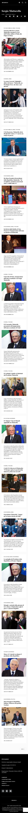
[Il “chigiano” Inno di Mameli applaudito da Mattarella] (14, 434)
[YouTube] (10, 791)
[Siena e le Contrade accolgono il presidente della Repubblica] (14, 667)
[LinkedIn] (13, 16)
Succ (22, 749)
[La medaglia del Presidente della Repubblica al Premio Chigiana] (14, 572)
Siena (14, 28)
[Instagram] (6, 791)
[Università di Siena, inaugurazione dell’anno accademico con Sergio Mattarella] (14, 291)
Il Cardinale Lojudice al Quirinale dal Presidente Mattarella (13, 374)
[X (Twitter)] (10, 16)
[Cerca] (22, 2)
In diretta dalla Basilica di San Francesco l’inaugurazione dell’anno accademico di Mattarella (14, 230)
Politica (13, 699)
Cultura (7, 418)
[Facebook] (6, 16)
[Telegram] (21, 16)
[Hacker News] (17, 16)
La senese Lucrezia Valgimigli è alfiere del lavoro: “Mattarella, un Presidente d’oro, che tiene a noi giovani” (13, 83)
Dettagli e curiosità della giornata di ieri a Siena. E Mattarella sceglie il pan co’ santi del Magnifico (14, 606)
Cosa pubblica (8, 28)
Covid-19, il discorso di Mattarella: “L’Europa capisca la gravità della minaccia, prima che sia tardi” (13, 470)
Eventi (11, 556)
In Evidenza (7, 175)
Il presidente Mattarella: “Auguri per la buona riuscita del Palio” (13, 515)
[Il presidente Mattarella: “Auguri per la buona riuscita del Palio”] (14, 527)
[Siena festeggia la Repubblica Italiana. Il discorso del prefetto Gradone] (14, 716)
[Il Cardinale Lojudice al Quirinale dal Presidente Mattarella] (14, 386)
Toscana (18, 28)
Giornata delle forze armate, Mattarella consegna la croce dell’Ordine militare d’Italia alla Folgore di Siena (13, 33)
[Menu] (25, 2)
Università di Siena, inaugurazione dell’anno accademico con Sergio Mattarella (13, 278)
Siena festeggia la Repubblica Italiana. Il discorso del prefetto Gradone (12, 703)
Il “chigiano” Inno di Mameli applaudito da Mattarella (12, 421)
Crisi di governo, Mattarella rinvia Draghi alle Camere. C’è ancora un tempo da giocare (13, 133)
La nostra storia (6, 779)
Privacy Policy (5, 785)
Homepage (4, 777)
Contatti (4, 783)
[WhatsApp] (25, 16)
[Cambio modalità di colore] (19, 2)
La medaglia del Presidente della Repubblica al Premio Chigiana (13, 560)
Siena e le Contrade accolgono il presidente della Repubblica (13, 655)
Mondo (6, 78)
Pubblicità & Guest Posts (8, 781)
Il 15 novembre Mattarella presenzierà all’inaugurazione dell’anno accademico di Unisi (12, 326)
